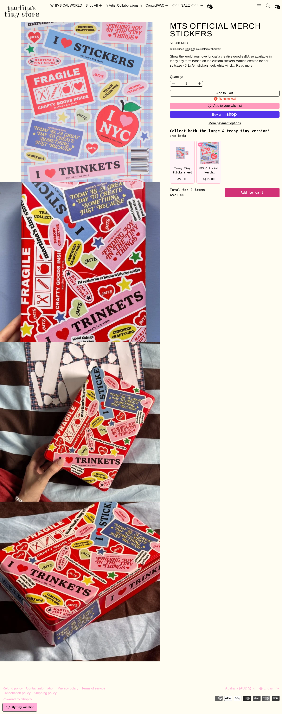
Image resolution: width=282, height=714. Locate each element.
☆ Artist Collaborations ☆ (123, 5)
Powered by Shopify (17, 699)
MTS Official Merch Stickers (209, 172)
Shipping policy (45, 693)
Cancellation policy (16, 693)
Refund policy (12, 688)
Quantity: (176, 77)
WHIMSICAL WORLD (66, 5)
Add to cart (252, 192)
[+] (199, 84)
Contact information (40, 688)
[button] (267, 5)
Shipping (190, 49)
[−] (173, 84)
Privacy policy (68, 688)
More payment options (225, 123)
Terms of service (93, 688)
